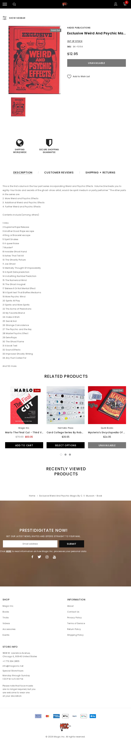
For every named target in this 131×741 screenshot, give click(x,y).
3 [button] (70, 455)
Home (32, 495)
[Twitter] (39, 556)
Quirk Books (107, 427)
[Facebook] (32, 556)
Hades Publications (79, 27)
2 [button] (65, 455)
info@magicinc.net (13, 665)
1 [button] (61, 455)
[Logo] (65, 4)
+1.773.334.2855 (11, 661)
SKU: (69, 46)
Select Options (65, 445)
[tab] (65, 376)
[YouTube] (54, 556)
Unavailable (107, 445)
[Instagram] (47, 556)
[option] (34, 60)
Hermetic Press (65, 427)
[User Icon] (115, 4)
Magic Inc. (24, 427)
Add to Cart (24, 445)
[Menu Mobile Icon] (5, 4)
